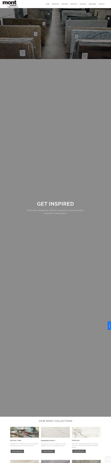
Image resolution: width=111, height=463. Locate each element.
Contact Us (109, 325)
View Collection (17, 451)
